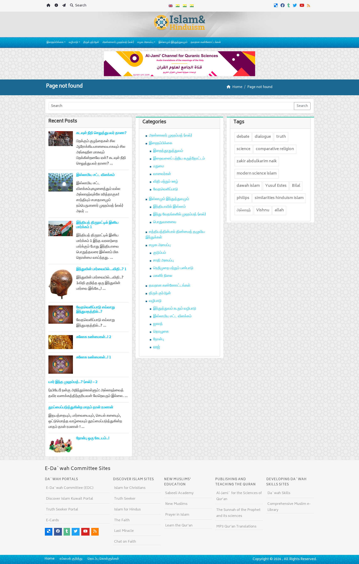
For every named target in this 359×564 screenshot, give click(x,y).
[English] (170, 6)
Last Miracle (124, 531)
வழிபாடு (73, 42)
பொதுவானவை (164, 222)
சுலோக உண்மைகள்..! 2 (93, 337)
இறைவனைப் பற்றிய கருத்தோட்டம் (179, 158)
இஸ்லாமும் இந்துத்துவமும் (173, 42)
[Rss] (309, 5)
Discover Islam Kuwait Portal (69, 499)
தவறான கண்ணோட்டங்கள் (206, 42)
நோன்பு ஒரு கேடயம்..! (92, 438)
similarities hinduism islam (279, 198)
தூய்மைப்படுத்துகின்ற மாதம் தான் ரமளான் (80, 407)
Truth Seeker (124, 499)
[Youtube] (302, 5)
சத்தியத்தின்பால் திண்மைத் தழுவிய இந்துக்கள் (175, 235)
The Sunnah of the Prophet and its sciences (238, 513)
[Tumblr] (289, 5)
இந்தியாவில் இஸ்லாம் (169, 207)
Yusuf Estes (275, 186)
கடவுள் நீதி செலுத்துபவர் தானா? (101, 133)
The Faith (122, 520)
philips (243, 198)
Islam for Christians (129, 488)
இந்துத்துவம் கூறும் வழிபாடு (174, 308)
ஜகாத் (158, 324)
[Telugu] (184, 6)
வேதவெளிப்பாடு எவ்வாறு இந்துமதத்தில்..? (95, 309)
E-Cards (52, 520)
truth (281, 137)
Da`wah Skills (278, 493)
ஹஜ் (156, 347)
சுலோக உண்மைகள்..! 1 (93, 357)
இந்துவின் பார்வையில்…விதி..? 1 (101, 269)
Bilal (296, 186)
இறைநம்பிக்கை (55, 42)
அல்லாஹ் (244, 210)
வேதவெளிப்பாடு (165, 189)
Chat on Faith (125, 542)
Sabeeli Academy (179, 493)
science (243, 149)
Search (80, 6)
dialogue (263, 137)
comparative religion (275, 149)
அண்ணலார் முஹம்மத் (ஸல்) (118, 42)
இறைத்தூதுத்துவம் (168, 151)
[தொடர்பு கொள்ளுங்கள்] (64, 6)
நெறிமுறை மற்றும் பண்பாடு (173, 268)
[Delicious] (276, 5)
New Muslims (176, 504)
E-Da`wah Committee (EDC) (69, 488)
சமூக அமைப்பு (145, 42)
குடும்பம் (159, 253)
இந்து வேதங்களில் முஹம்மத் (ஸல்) (179, 214)
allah (279, 210)
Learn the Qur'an (179, 526)
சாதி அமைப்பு (163, 260)
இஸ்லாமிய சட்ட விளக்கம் (95, 175)
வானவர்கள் (162, 174)
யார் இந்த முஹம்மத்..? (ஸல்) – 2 (72, 382)
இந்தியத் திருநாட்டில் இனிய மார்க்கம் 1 (97, 225)
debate (243, 137)
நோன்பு (158, 339)
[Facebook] (283, 5)
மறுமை (158, 166)
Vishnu (262, 210)
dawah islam (248, 186)
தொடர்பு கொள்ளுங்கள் (103, 559)
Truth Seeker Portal (62, 510)
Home (49, 559)
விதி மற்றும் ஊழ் (165, 181)
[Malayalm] (177, 6)
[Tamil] (191, 6)
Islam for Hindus (127, 510)
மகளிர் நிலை (162, 276)
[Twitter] (295, 5)
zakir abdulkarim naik (257, 161)
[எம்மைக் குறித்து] (57, 6)
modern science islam (257, 173)
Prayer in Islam (177, 515)
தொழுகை (161, 331)
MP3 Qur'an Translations (236, 527)
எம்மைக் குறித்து (71, 559)
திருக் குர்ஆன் (91, 42)
